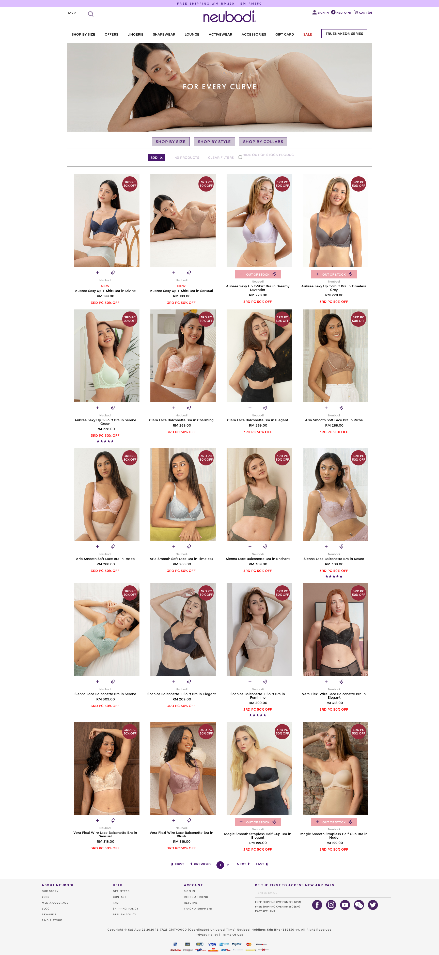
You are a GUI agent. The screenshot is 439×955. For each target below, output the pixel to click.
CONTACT (119, 897)
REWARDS (49, 914)
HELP (118, 885)
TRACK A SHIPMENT (198, 908)
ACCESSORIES (254, 34)
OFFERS (111, 34)
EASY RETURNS (265, 911)
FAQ (116, 902)
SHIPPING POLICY (125, 908)
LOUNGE (192, 34)
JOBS (45, 897)
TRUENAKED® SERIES (344, 34)
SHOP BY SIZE (83, 34)
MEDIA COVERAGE (55, 902)
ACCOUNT (193, 885)
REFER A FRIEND (196, 897)
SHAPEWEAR (164, 34)
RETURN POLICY (124, 914)
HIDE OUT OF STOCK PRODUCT (269, 155)
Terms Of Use (232, 934)
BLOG (46, 908)
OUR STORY (50, 891)
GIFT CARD (284, 34)
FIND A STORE (52, 920)
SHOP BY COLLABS (263, 141)
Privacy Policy (207, 934)
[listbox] (76, 13)
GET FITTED (121, 891)
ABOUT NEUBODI (58, 885)
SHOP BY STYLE (214, 141)
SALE (307, 34)
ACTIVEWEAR (220, 34)
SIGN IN (189, 891)
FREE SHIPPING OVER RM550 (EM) (277, 906)
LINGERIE (136, 34)
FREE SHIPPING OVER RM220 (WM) (278, 902)
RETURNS (191, 902)
